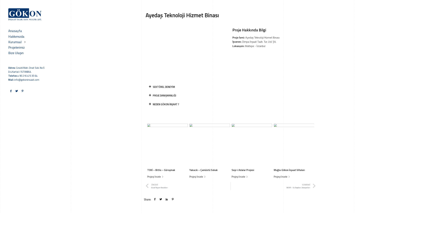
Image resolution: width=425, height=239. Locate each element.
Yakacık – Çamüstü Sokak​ (203, 170)
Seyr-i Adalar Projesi (243, 170)
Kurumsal (15, 41)
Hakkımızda (16, 36)
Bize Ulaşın (16, 52)
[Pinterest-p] (22, 90)
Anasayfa (15, 30)
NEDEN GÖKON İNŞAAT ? (166, 104)
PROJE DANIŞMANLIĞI (164, 95)
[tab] (231, 87)
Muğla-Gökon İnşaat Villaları (289, 170)
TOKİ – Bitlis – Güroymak (161, 170)
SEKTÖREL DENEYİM (164, 87)
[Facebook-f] (10, 90)
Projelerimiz (16, 47)
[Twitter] (16, 90)
